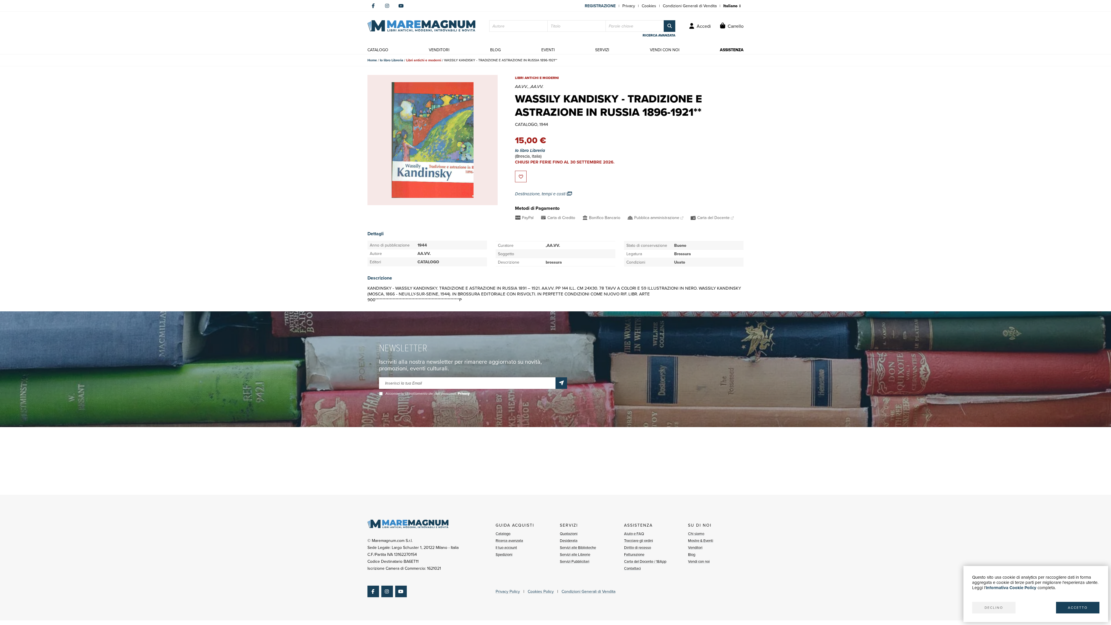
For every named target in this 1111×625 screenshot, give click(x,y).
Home (372, 60)
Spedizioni (504, 554)
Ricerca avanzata (509, 540)
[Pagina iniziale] (421, 26)
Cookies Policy (541, 591)
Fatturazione (634, 554)
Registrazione (600, 6)
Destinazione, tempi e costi (540, 194)
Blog (691, 554)
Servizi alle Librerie (575, 554)
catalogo (377, 50)
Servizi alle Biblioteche (578, 547)
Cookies (649, 6)
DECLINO (994, 607)
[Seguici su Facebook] (373, 6)
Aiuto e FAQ (634, 533)
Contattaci (632, 568)
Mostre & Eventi (700, 540)
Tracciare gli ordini (638, 540)
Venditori (695, 547)
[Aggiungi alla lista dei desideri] (521, 176)
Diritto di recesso (637, 547)
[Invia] (561, 383)
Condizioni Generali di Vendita (690, 6)
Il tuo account (506, 547)
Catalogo (503, 533)
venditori (439, 50)
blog (495, 50)
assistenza (732, 50)
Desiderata (568, 540)
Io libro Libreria (391, 60)
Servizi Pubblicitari (574, 561)
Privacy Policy (508, 591)
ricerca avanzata (659, 35)
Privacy (628, 6)
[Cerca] (669, 26)
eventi (548, 50)
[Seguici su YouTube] (401, 6)
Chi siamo (696, 533)
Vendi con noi (699, 561)
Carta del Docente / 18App (645, 561)
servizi (602, 50)
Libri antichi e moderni (423, 60)
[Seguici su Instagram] (387, 6)
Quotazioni (568, 533)
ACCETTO (1078, 607)
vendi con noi (664, 50)
